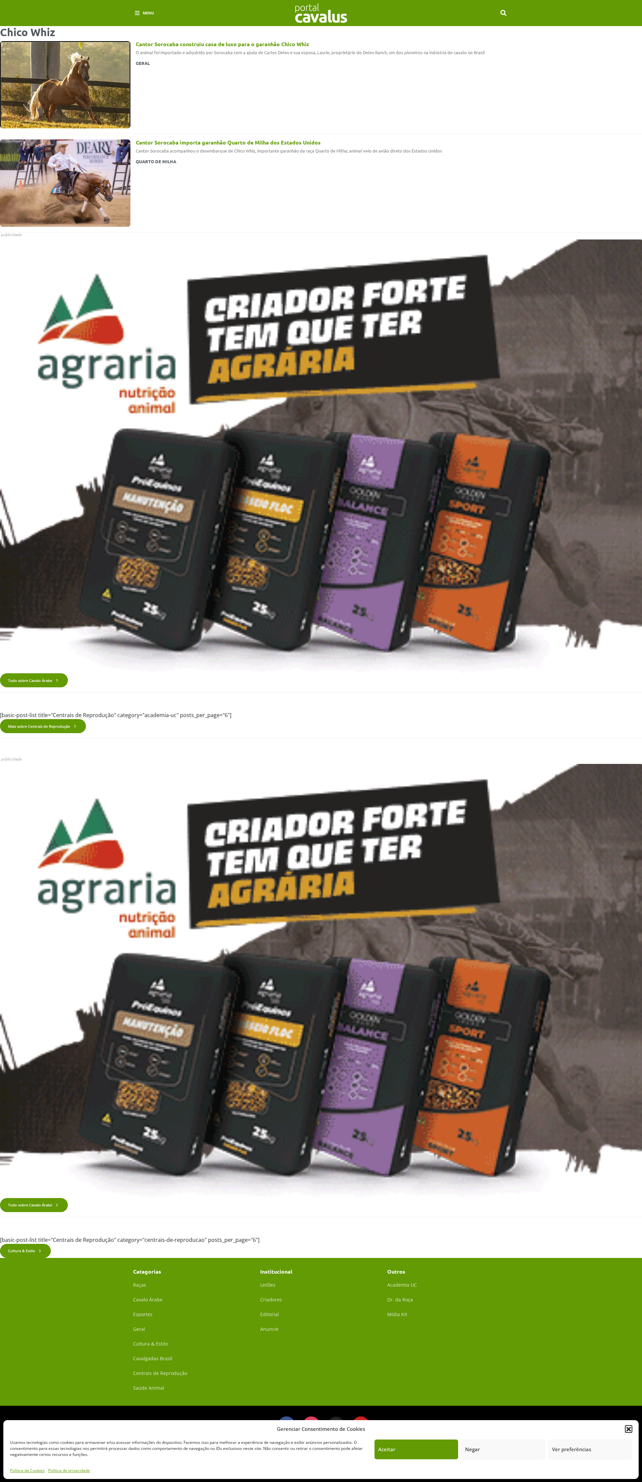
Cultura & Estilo (21, 1250)
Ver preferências (571, 1449)
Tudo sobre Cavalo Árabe (30, 680)
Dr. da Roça (400, 1299)
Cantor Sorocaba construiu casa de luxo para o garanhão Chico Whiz (222, 43)
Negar (472, 1449)
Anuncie (269, 1329)
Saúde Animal (148, 1388)
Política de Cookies (27, 1470)
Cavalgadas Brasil (153, 1358)
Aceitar (386, 1449)
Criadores (271, 1299)
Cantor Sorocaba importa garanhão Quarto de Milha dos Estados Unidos (228, 142)
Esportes (142, 1314)
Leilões (268, 1285)
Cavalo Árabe (148, 1299)
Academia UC (402, 1285)
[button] (628, 1428)
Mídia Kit (397, 1314)
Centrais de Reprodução (160, 1373)
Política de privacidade (69, 1470)
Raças (139, 1285)
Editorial (269, 1314)
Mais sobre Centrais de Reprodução (39, 726)
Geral (139, 1329)
